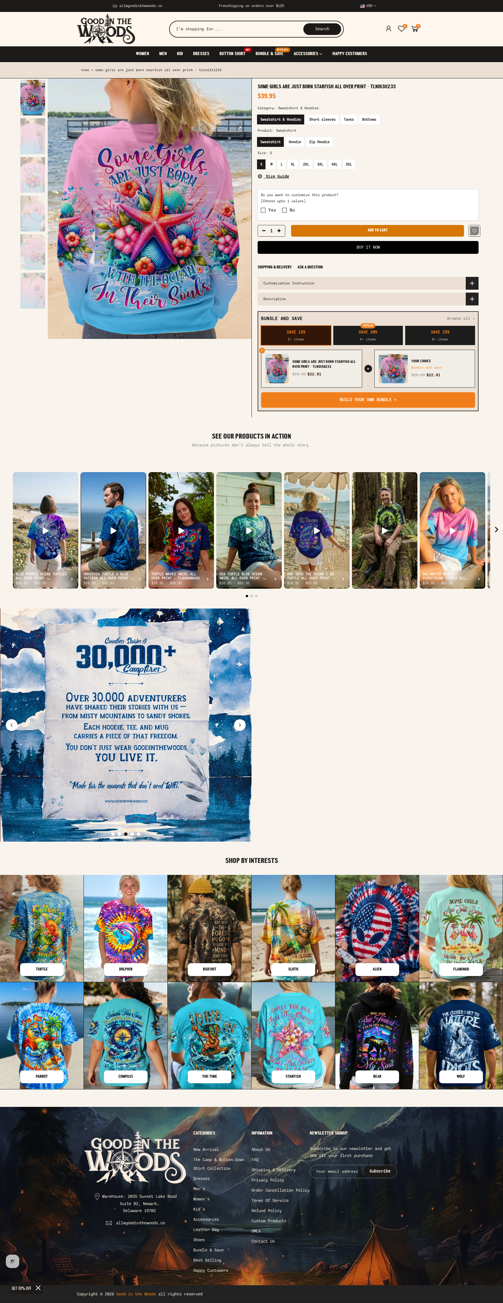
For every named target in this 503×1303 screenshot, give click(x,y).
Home (85, 70)
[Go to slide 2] (119, 834)
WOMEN (142, 54)
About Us (261, 1149)
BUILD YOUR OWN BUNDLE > (368, 400)
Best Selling (207, 1260)
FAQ (255, 1160)
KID (180, 54)
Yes (272, 210)
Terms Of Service (270, 1200)
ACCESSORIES (306, 54)
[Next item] (496, 530)
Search (322, 29)
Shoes (199, 1240)
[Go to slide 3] (125, 834)
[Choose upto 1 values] (283, 201)
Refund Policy (267, 1211)
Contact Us (263, 1241)
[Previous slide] (11, 725)
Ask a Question (310, 267)
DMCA (256, 1231)
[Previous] (58, 209)
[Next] (241, 209)
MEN (163, 54)
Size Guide (276, 176)
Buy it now (368, 247)
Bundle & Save (208, 1250)
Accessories (206, 1219)
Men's (199, 1189)
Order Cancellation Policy (281, 1190)
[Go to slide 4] (132, 834)
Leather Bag (206, 1230)
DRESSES (201, 54)
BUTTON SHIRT (234, 53)
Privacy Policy (268, 1180)
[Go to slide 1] (113, 834)
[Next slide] (240, 725)
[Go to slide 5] (138, 834)
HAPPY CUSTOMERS (349, 54)
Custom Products (269, 1221)
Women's (201, 1199)
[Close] (38, 1288)
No (292, 210)
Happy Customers (210, 1270)
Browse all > (461, 318)
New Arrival (206, 1149)
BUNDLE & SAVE (272, 53)
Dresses (201, 1179)
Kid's (199, 1209)
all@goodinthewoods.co (140, 6)
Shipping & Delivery (275, 267)
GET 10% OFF (21, 1288)
